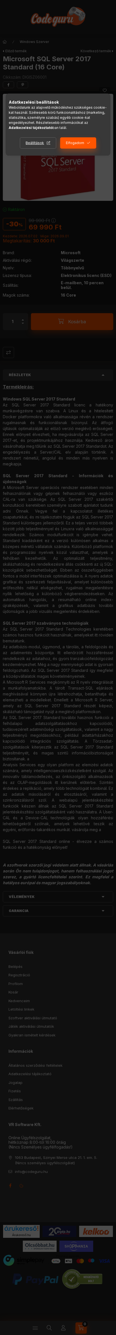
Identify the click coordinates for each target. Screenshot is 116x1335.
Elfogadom (75, 143)
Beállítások (35, 143)
